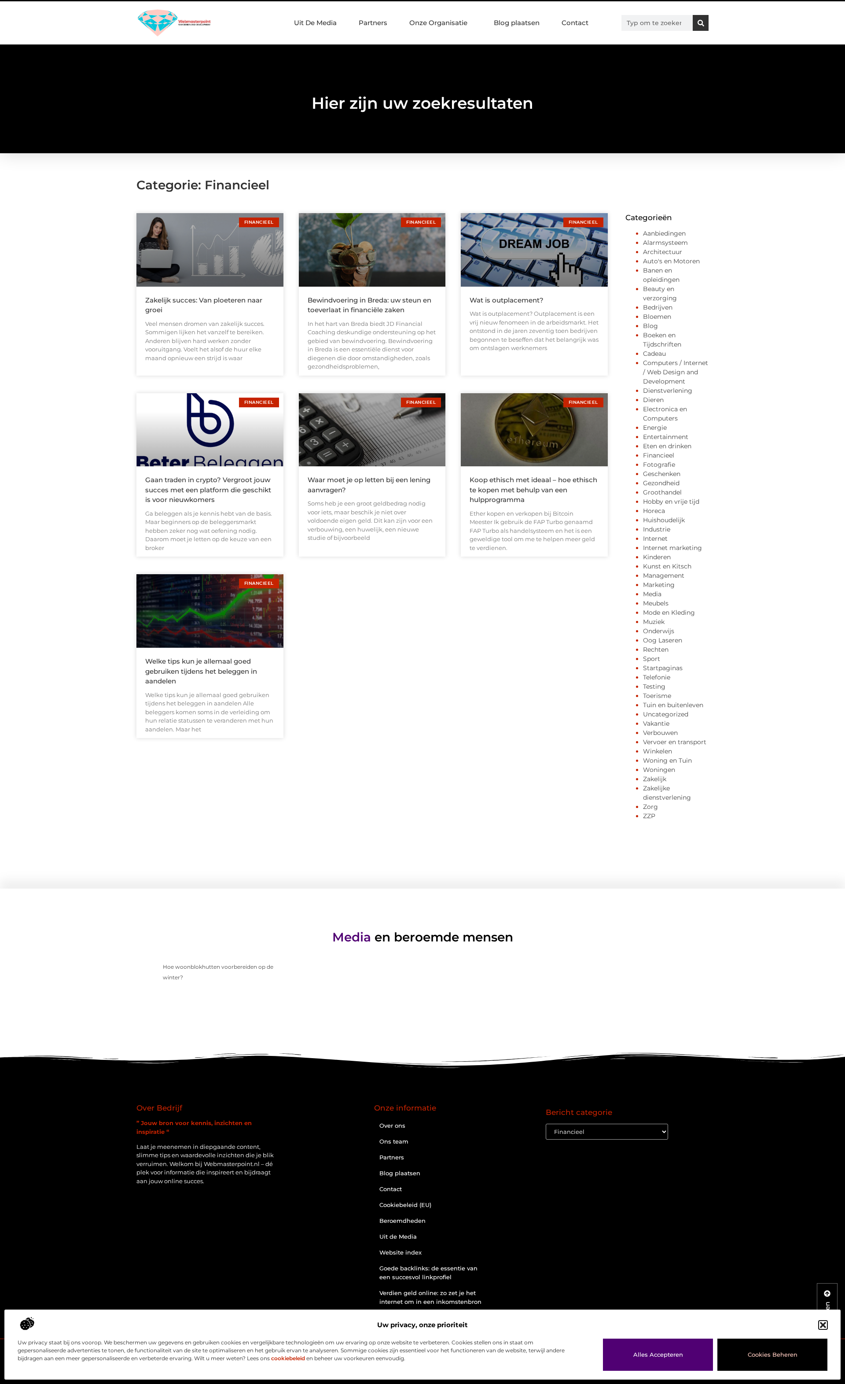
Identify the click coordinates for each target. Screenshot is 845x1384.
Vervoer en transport (674, 742)
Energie (655, 428)
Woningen (659, 770)
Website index (400, 1252)
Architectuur (662, 252)
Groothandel (662, 492)
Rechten (656, 649)
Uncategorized (665, 714)
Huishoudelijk (664, 520)
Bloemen (657, 317)
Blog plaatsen (517, 22)
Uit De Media (315, 22)
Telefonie (656, 677)
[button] (823, 1325)
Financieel (658, 455)
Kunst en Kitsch (667, 566)
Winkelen (657, 751)
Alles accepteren (658, 1354)
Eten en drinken (667, 446)
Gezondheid (661, 483)
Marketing (659, 585)
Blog (650, 326)
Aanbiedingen (664, 233)
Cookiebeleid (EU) (405, 1204)
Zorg (650, 807)
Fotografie (659, 465)
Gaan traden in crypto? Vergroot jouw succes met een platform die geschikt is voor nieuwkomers (208, 490)
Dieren (653, 400)
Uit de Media (398, 1236)
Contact (575, 22)
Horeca (654, 511)
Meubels (656, 603)
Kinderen (657, 557)
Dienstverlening (667, 391)
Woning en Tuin (667, 760)
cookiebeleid (288, 1358)
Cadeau (654, 354)
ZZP (649, 816)
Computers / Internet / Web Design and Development (675, 372)
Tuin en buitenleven (673, 705)
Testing (654, 686)
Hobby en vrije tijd (671, 502)
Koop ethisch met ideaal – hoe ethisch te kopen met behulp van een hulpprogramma (533, 490)
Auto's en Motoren (671, 261)
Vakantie (656, 723)
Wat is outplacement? (507, 300)
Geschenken (661, 474)
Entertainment (665, 437)
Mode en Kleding (669, 612)
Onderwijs (658, 631)
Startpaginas (663, 668)
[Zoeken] (701, 23)
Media (652, 594)
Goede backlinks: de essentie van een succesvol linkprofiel (428, 1273)
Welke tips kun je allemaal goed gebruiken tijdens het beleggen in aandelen (201, 671)
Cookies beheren (772, 1354)
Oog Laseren (662, 640)
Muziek (654, 622)
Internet (655, 539)
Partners (373, 22)
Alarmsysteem (665, 243)
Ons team (393, 1141)
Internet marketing (672, 548)
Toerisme (657, 696)
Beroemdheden (402, 1220)
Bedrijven (657, 307)
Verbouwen (660, 733)
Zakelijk (654, 779)
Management (663, 575)
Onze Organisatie (438, 22)
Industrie (656, 529)
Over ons (392, 1125)
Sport (651, 659)
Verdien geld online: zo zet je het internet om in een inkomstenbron (430, 1297)
